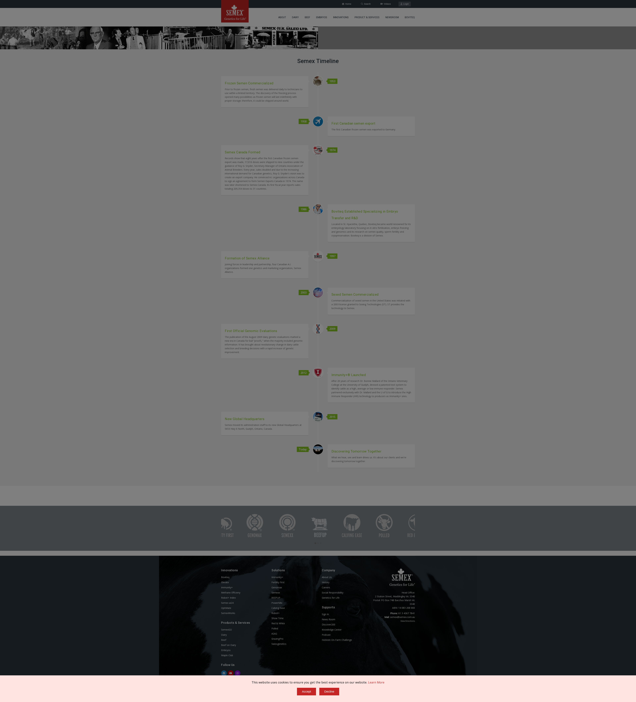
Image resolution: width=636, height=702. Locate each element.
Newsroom (392, 17)
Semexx (275, 592)
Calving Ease (278, 608)
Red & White (278, 623)
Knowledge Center (332, 629)
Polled (274, 628)
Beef (307, 17)
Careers (326, 587)
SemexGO (226, 629)
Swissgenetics (278, 643)
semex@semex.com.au (402, 617)
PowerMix (276, 602)
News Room (328, 619)
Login (405, 4)
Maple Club (227, 655)
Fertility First (278, 582)
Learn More (376, 682)
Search (367, 4)
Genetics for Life (331, 597)
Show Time (277, 618)
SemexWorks (228, 613)
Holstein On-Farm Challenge (337, 639)
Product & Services (367, 17)
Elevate (225, 582)
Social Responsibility (332, 592)
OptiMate (226, 608)
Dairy (295, 17)
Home (347, 4)
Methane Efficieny (230, 592)
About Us (327, 577)
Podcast (326, 634)
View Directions (407, 621)
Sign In (325, 614)
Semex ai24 (227, 602)
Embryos (321, 17)
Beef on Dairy (228, 645)
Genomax (276, 587)
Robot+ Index (228, 597)
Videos (387, 4)
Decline (329, 691)
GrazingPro (277, 638)
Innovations (341, 17)
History (325, 582)
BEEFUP (275, 597)
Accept (306, 691)
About (282, 17)
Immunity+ (227, 587)
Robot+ (275, 613)
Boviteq (410, 17)
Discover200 (328, 624)
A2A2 (274, 633)
